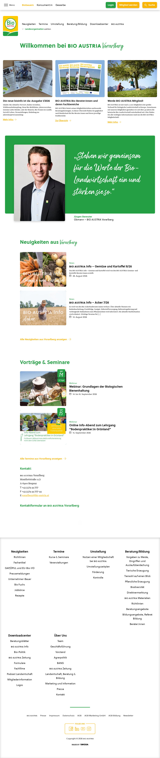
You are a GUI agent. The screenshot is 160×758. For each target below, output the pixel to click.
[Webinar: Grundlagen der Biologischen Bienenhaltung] (43, 388)
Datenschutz (68, 715)
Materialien (137, 598)
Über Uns (60, 636)
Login (111, 4)
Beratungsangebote (137, 609)
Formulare (19, 663)
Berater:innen (137, 624)
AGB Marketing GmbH (95, 715)
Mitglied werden (128, 4)
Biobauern (28, 5)
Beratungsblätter (19, 641)
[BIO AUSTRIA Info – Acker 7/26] (43, 308)
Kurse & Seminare (59, 557)
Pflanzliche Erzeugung (137, 581)
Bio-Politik (19, 652)
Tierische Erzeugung (137, 570)
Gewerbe (61, 5)
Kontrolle (98, 577)
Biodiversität (137, 587)
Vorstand (60, 652)
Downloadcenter (99, 24)
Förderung (98, 572)
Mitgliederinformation (19, 679)
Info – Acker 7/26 (89, 303)
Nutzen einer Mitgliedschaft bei (98, 559)
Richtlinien (20, 557)
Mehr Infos (8, 119)
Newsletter (128, 715)
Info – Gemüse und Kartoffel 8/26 (100, 266)
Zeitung (20, 657)
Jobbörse (20, 590)
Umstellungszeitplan (98, 566)
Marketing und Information (60, 683)
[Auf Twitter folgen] (77, 729)
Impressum (54, 715)
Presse (60, 689)
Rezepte (19, 595)
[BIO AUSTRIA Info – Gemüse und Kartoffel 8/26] (43, 269)
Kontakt (60, 694)
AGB (79, 715)
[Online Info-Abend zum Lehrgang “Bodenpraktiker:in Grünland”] (43, 427)
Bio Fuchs (19, 584)
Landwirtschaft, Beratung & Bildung (60, 676)
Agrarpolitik (60, 657)
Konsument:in (44, 5)
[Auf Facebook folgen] (71, 729)
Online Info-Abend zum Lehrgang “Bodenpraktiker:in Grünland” (92, 427)
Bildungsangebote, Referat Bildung (137, 616)
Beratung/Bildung (77, 24)
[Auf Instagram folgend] (89, 729)
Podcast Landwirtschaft (19, 674)
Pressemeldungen (20, 573)
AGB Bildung (114, 715)
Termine (43, 24)
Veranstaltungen (59, 562)
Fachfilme (19, 668)
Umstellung (57, 24)
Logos (19, 685)
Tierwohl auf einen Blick (137, 576)
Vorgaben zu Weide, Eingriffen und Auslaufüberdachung (137, 561)
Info (19, 646)
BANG (60, 663)
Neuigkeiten (29, 24)
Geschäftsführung (60, 646)
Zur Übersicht (61, 120)
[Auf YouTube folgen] (83, 729)
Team (60, 641)
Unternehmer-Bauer (19, 579)
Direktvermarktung (137, 592)
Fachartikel (20, 562)
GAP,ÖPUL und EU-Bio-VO (19, 568)
